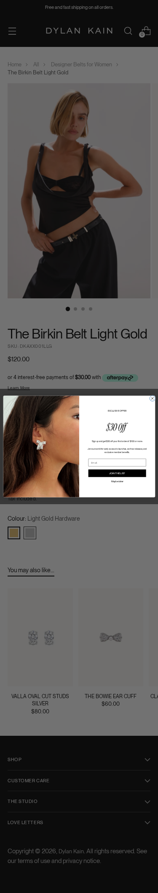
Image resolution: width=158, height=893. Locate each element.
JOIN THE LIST (117, 473)
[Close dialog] (152, 398)
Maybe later (117, 481)
